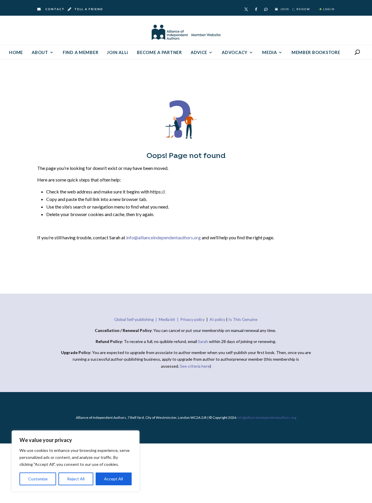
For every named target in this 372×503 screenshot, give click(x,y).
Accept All (113, 478)
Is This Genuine (242, 319)
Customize (38, 478)
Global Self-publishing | (136, 319)
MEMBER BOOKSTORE (315, 52)
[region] (76, 460)
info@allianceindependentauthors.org (163, 237)
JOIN (284, 9)
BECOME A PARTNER (159, 52)
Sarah (203, 341)
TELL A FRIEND (88, 9)
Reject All (76, 478)
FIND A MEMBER (81, 52)
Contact (55, 9)
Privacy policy (192, 319)
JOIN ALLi (117, 52)
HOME (16, 52)
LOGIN (329, 9)
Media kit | (169, 319)
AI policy (217, 319)
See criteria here (195, 366)
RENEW (303, 9)
